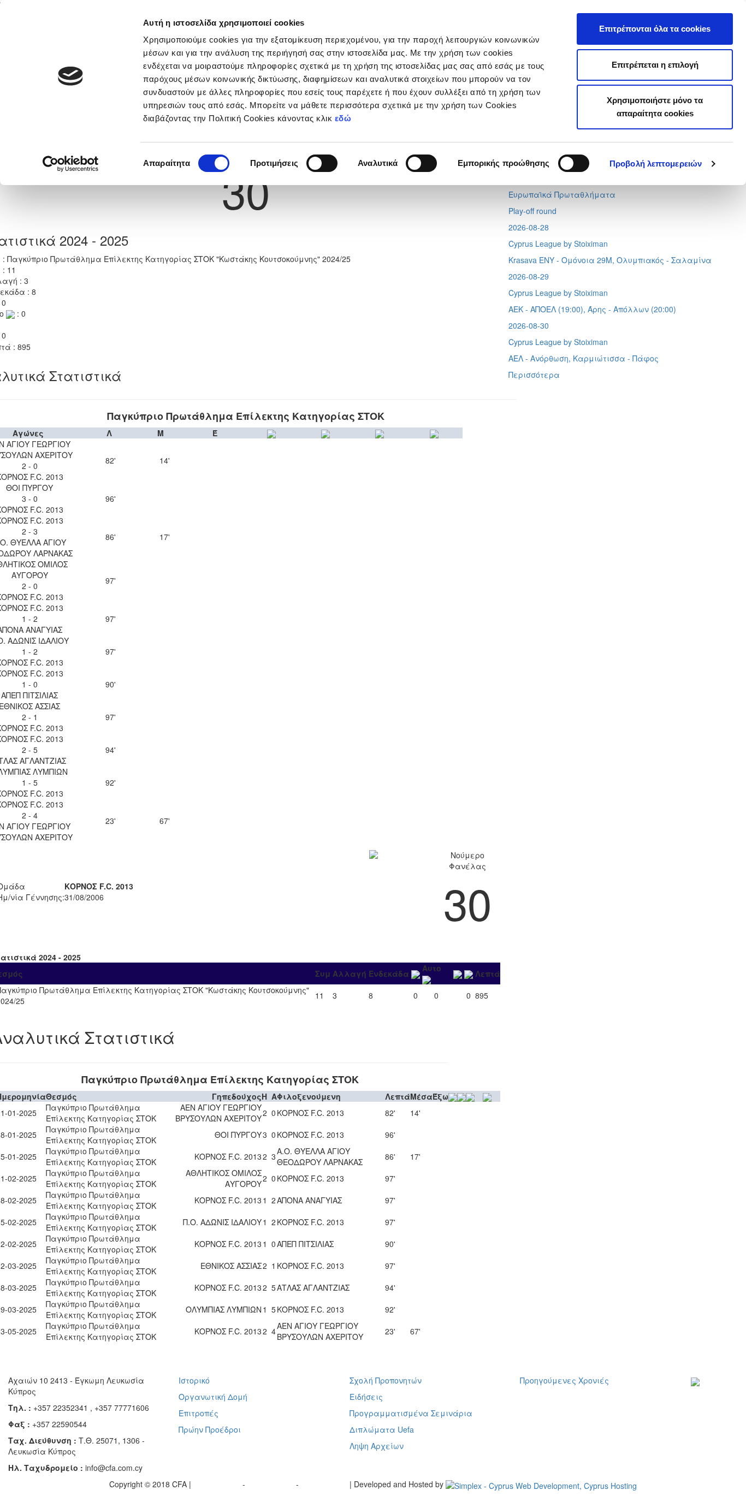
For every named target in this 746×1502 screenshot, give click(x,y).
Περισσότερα (534, 374)
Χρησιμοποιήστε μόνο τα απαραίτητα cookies (655, 107)
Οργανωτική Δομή (213, 1396)
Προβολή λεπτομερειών (655, 163)
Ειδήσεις (366, 1396)
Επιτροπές (198, 1413)
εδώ (344, 118)
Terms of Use (271, 1484)
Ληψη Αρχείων (377, 1445)
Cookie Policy (325, 1484)
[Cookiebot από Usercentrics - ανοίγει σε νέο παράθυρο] (71, 164)
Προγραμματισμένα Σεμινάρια (411, 1413)
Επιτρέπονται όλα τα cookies (655, 28)
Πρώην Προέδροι (210, 1429)
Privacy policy (217, 1484)
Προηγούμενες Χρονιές (564, 1380)
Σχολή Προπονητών (386, 1380)
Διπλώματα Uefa (382, 1429)
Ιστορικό (194, 1380)
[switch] (322, 163)
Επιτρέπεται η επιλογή (655, 64)
